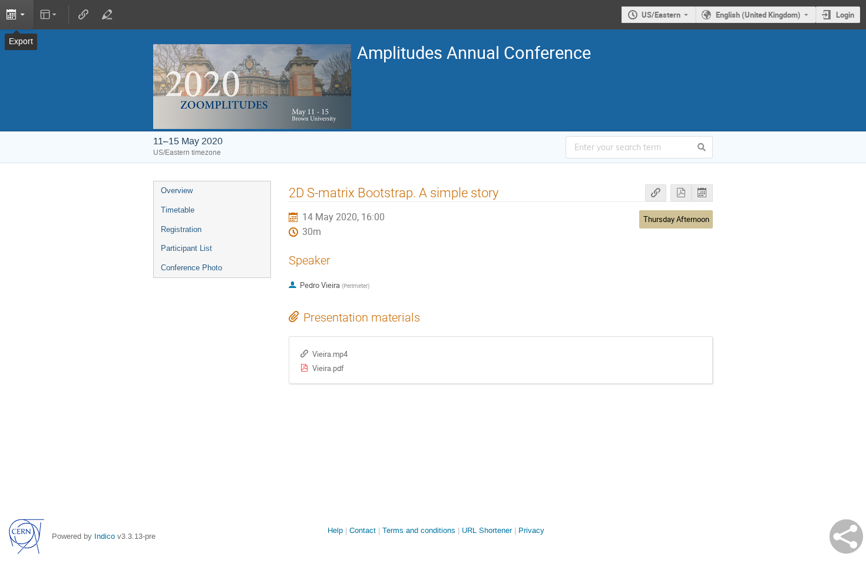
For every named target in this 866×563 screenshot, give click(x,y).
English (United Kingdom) (758, 14)
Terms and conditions (418, 530)
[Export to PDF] (681, 192)
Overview (177, 190)
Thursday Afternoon (676, 219)
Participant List (186, 248)
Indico (104, 536)
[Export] (17, 14)
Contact (362, 530)
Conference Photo (191, 267)
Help (335, 530)
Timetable (177, 210)
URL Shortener (487, 530)
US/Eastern (661, 14)
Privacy (531, 530)
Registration (181, 229)
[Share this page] (846, 536)
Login (845, 14)
